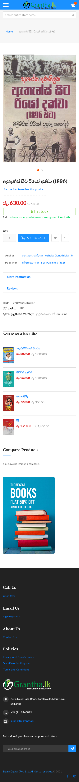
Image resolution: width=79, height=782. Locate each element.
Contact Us (10, 637)
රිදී (17, 420)
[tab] (39, 276)
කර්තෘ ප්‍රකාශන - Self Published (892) (43, 262)
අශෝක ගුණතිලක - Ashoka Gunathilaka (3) (47, 255)
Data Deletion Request (16, 663)
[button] (38, 170)
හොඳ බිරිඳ (22, 396)
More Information (18, 276)
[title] (68, 777)
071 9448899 (9, 596)
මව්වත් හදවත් (24, 372)
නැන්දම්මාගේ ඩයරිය (28, 348)
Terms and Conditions (16, 669)
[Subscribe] (72, 748)
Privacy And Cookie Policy (18, 657)
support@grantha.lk (12, 616)
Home (9, 31)
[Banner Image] (39, 515)
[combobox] (39, 14)
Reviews (12, 288)
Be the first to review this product (24, 189)
